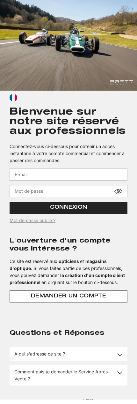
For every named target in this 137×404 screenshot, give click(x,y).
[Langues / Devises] (13, 97)
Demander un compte (68, 296)
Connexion (68, 207)
